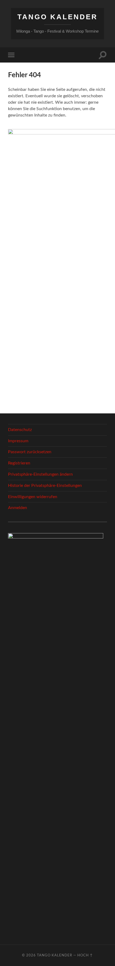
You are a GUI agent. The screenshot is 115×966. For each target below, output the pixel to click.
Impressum (18, 441)
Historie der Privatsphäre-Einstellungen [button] (45, 485)
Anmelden (17, 508)
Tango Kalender (57, 17)
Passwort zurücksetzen (29, 452)
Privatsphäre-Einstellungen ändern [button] (40, 474)
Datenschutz (20, 430)
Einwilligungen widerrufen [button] (32, 497)
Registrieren (19, 463)
